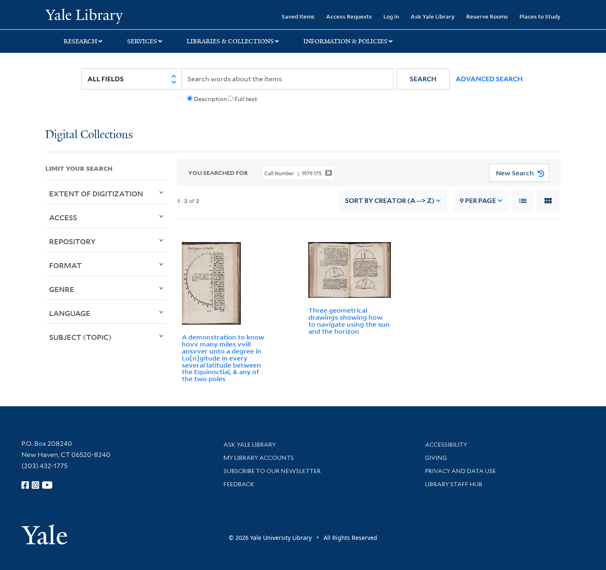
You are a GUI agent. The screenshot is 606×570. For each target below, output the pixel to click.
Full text (246, 99)
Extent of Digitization (96, 193)
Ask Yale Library (433, 16)
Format (65, 265)
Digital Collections (89, 135)
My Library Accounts (258, 458)
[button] (423, 79)
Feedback (238, 484)
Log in (391, 16)
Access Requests (349, 16)
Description (210, 99)
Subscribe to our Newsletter (272, 471)
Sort (390, 201)
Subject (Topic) (80, 337)
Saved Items (298, 16)
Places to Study (540, 16)
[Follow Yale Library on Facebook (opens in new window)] (25, 485)
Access (63, 217)
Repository (72, 241)
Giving (436, 458)
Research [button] (80, 41)
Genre (61, 289)
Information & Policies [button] (345, 41)
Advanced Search (489, 79)
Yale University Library (83, 15)
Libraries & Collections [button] (230, 41)
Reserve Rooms (487, 16)
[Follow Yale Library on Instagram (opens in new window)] (35, 485)
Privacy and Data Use (460, 471)
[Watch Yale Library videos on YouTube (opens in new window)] (47, 485)
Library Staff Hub (453, 484)
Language (69, 313)
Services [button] (142, 41)
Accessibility (446, 444)
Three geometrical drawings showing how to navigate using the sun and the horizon (349, 320)
